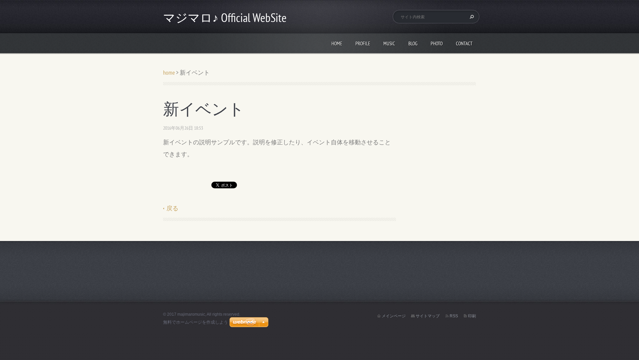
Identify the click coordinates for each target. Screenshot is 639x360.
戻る (172, 208)
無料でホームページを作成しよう (195, 322)
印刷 (472, 316)
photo (437, 43)
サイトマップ (428, 316)
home (336, 43)
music (389, 43)
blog (412, 43)
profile (362, 43)
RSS (454, 316)
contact (464, 43)
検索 (471, 17)
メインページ (394, 316)
